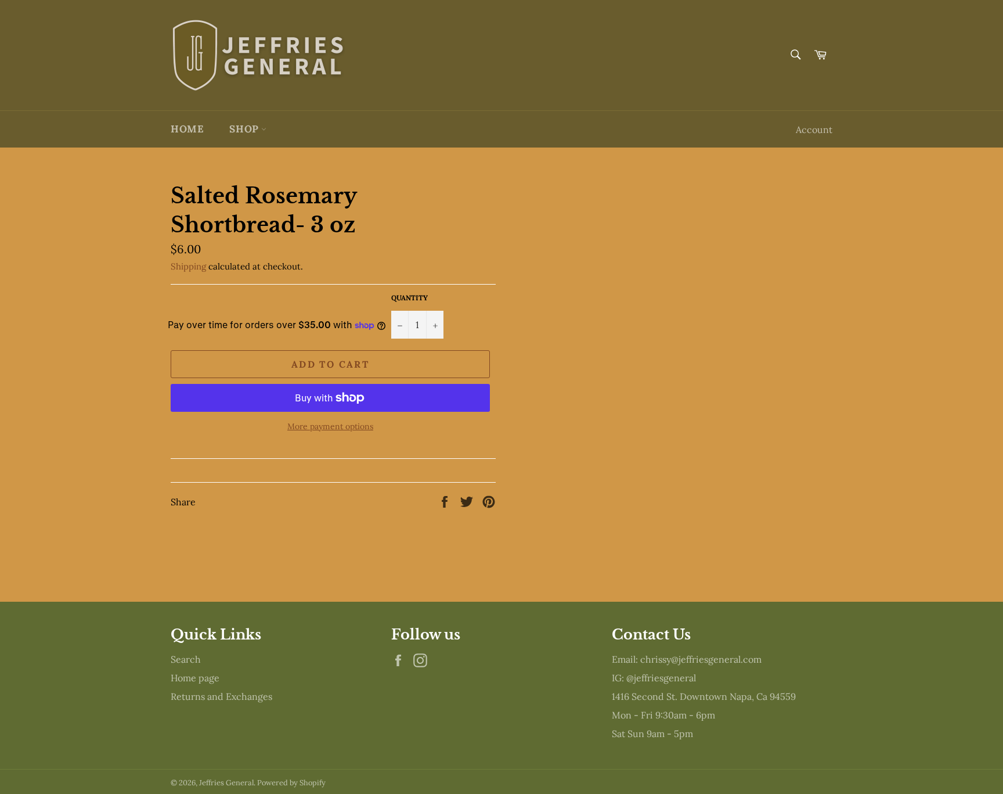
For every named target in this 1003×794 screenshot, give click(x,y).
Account (814, 129)
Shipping (188, 266)
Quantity (409, 297)
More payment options (330, 426)
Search (186, 659)
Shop (245, 129)
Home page (195, 678)
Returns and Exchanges (221, 696)
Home (187, 129)
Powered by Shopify (291, 783)
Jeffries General (226, 783)
